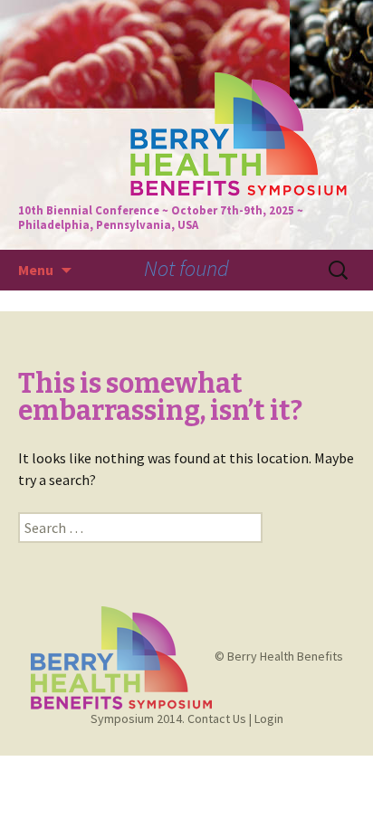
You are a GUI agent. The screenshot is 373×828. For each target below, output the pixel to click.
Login (268, 718)
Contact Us (216, 718)
